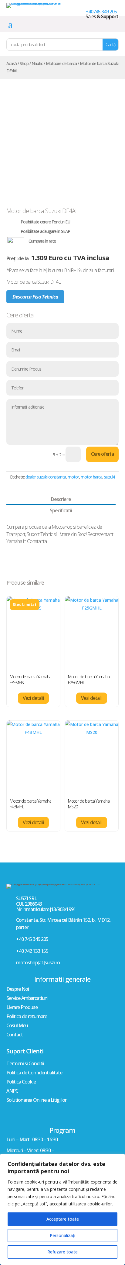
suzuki (109, 477)
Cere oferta (102, 454)
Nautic (37, 63)
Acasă (11, 63)
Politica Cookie (21, 1082)
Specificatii (61, 510)
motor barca (91, 477)
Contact (14, 1035)
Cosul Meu (17, 1026)
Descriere (61, 499)
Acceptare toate (62, 1219)
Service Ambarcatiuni (27, 998)
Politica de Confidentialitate (34, 1073)
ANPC (12, 1091)
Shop (24, 63)
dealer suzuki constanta (45, 477)
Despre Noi (17, 989)
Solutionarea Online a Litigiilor (36, 1100)
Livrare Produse (22, 1008)
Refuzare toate (62, 1252)
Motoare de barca (61, 63)
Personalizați (62, 1235)
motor (73, 477)
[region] (62, 1209)
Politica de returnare (26, 1017)
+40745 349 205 (101, 11)
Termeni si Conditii (25, 1064)
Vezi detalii (33, 698)
